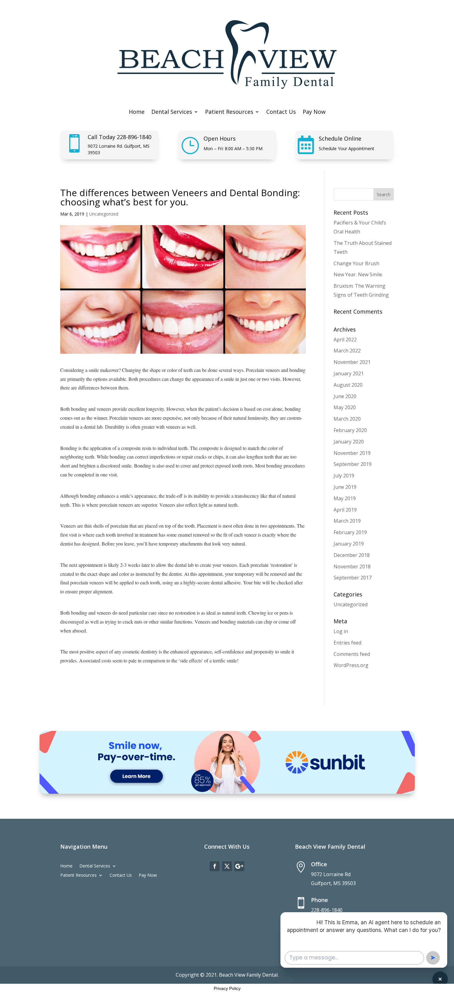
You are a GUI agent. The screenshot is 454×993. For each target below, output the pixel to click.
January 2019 (349, 543)
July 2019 (344, 475)
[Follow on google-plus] (239, 866)
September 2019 (353, 464)
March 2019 (347, 520)
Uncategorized (103, 214)
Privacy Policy (227, 988)
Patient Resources (229, 112)
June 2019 (345, 487)
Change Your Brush (356, 263)
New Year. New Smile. (358, 274)
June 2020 (345, 396)
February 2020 (350, 430)
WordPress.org (351, 665)
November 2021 (352, 362)
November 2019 (352, 453)
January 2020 (349, 441)
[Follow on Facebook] (215, 866)
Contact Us (281, 112)
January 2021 (349, 373)
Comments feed (352, 654)
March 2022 (347, 350)
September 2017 (353, 577)
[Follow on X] (227, 866)
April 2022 (345, 339)
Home (137, 112)
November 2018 (352, 566)
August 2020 (348, 384)
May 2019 (345, 498)
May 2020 (345, 407)
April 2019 (345, 509)
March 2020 (347, 418)
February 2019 (350, 532)
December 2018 (352, 555)
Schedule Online (340, 138)
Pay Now (314, 112)
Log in (341, 631)
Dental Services (171, 112)
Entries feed (347, 642)
